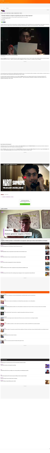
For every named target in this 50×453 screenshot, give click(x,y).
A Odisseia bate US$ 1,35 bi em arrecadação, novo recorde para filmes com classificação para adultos (14, 370)
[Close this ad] (49, 448)
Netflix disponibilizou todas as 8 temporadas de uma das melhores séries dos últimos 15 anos (14, 251)
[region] (25, 451)
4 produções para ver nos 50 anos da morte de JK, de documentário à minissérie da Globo (13, 362)
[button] (1, 22)
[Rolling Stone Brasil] (2, 194)
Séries (5, 13)
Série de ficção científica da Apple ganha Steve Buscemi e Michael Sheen (11, 262)
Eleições (5, 322)
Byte (4, 311)
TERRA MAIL (2, 2)
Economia (5, 294)
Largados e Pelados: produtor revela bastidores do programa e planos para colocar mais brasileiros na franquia (24, 240)
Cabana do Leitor (16, 13)
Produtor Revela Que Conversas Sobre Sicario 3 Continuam (9, 378)
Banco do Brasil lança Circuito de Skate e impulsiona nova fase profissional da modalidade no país (14, 267)
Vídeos (21, 13)
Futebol (5, 339)
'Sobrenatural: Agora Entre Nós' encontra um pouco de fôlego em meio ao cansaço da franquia (14, 375)
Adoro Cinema (8, 13)
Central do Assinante (6, 2)
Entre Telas (2, 239)
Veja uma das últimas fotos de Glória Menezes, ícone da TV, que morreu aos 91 (11, 246)
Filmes (2, 13)
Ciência (5, 328)
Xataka (12, 13)
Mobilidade (5, 305)
